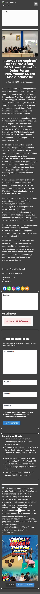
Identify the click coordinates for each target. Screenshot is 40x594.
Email (7, 394)
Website (7, 406)
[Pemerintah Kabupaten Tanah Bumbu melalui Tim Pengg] (20, 510)
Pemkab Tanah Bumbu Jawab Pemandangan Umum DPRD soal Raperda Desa (18, 441)
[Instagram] (14, 287)
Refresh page (24, 321)
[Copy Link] (23, 287)
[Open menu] (36, 4)
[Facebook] (5, 287)
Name (7, 382)
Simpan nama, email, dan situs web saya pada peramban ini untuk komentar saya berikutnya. (19, 414)
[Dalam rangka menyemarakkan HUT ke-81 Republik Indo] (20, 558)
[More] (27, 287)
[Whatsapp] (9, 287)
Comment (9, 352)
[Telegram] (18, 287)
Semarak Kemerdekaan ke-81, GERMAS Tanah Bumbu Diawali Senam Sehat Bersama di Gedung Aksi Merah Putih (21, 450)
